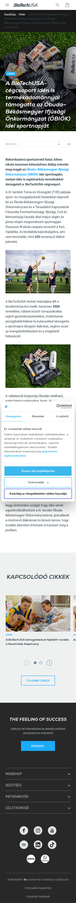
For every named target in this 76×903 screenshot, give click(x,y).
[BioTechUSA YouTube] (52, 830)
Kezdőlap (10, 14)
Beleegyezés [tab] (13, 416)
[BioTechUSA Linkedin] (38, 844)
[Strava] (31, 859)
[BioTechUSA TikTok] (52, 844)
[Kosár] (67, 5)
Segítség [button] (13, 785)
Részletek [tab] (38, 416)
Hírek (22, 14)
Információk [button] (17, 796)
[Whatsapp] (45, 859)
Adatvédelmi (16, 879)
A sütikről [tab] (62, 416)
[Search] (57, 5)
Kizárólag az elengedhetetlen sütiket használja (38, 493)
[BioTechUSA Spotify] (24, 844)
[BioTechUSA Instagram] (38, 830)
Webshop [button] (13, 774)
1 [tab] (35, 662)
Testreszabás (36, 482)
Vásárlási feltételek (38, 896)
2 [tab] (40, 662)
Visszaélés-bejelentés (38, 888)
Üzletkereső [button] (17, 808)
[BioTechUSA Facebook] (24, 830)
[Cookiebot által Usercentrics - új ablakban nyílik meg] (56, 406)
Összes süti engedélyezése (38, 470)
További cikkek (38, 681)
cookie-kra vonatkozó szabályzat (47, 879)
